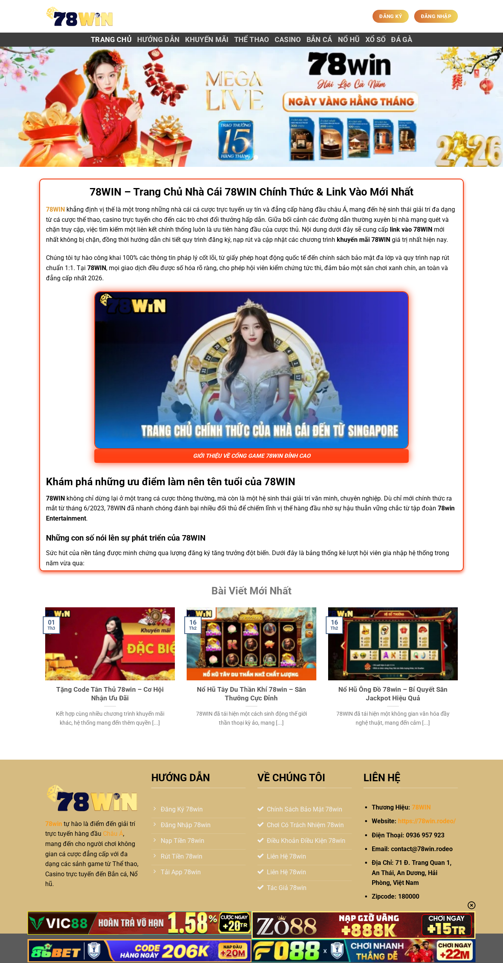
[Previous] (20, 107)
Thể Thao (251, 40)
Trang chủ (111, 40)
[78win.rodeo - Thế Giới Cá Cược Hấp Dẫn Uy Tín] (79, 16)
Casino (288, 40)
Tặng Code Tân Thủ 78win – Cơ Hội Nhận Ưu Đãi (110, 694)
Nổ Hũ (349, 40)
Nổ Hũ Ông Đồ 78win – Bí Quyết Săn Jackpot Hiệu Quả (393, 694)
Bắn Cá (319, 40)
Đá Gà (401, 40)
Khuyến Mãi (207, 40)
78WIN (421, 807)
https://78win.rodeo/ (427, 821)
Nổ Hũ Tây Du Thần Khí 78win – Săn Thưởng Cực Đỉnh (251, 694)
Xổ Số (375, 40)
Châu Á (113, 833)
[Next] (483, 107)
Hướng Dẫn (158, 40)
